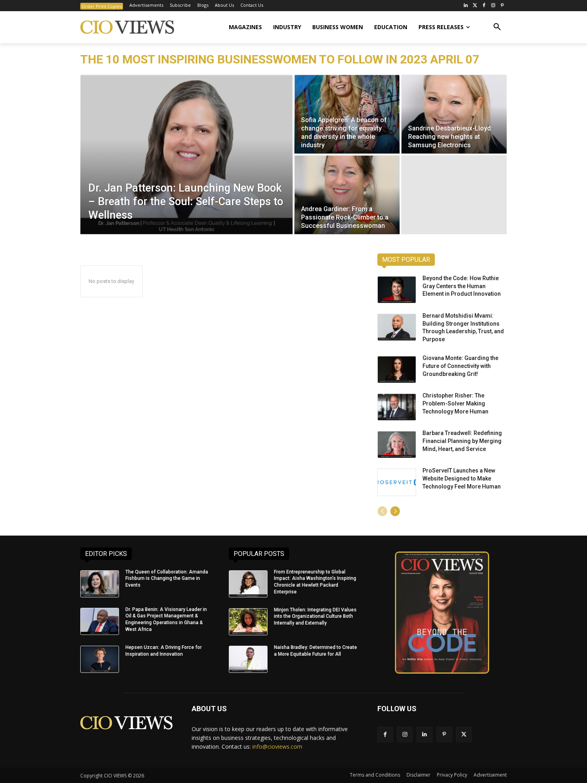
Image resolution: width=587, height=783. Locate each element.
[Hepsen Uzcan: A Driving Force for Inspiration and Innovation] (99, 659)
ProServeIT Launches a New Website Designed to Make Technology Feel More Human (461, 478)
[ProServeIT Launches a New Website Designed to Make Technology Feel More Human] (396, 482)
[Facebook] (484, 5)
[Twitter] (475, 5)
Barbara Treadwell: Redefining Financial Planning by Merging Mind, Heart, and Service (462, 441)
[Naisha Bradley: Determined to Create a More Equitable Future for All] (248, 659)
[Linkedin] (424, 734)
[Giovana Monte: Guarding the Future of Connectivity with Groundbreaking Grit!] (396, 369)
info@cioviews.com (277, 746)
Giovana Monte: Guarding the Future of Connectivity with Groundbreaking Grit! (460, 366)
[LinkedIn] (465, 5)
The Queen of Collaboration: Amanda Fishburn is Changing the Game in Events (166, 578)
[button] (497, 27)
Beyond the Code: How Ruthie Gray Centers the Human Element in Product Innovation (461, 286)
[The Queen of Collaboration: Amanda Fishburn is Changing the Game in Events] (99, 583)
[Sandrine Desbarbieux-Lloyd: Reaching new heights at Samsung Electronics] (454, 114)
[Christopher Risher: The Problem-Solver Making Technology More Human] (396, 407)
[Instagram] (493, 5)
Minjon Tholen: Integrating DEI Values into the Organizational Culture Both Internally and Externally (315, 616)
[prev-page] (382, 511)
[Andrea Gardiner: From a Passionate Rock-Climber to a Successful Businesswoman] (347, 194)
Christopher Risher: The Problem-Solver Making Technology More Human (455, 403)
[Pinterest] (502, 5)
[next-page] (395, 511)
